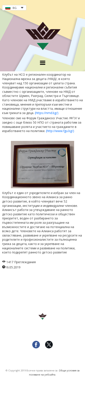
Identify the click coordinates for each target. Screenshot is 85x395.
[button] (14, 7)
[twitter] (49, 347)
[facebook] (36, 347)
